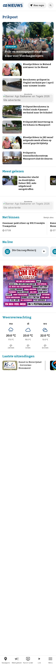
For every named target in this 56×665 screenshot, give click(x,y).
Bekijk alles (49, 217)
